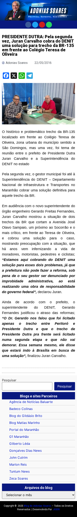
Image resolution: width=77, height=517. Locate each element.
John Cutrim (18, 457)
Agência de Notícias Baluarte (31, 402)
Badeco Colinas (21, 409)
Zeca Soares (18, 478)
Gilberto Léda (19, 444)
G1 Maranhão (19, 437)
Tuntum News (19, 471)
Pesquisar (9, 380)
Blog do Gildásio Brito (25, 416)
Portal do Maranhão (24, 430)
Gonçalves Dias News (25, 451)
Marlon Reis (18, 464)
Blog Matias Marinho (24, 423)
